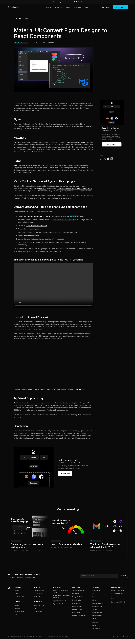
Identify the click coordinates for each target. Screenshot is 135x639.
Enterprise (77, 7)
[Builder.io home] (13, 7)
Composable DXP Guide (118, 602)
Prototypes (76, 594)
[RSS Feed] (127, 636)
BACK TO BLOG (23, 18)
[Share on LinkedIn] (112, 158)
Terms (44, 636)
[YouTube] (114, 636)
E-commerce (76, 603)
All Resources (96, 590)
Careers (17, 608)
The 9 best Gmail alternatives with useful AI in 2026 (105, 546)
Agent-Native (16, 541)
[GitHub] (117, 636)
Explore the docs (20, 415)
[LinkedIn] (124, 636)
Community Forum (97, 606)
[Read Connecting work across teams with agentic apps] (28, 526)
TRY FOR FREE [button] (111, 144)
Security (29, 636)
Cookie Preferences (62, 636)
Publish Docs (38, 597)
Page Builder (38, 611)
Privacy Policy (31, 577)
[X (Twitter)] (120, 636)
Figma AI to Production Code (60, 591)
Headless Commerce (79, 616)
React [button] (17, 160)
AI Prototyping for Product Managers (61, 597)
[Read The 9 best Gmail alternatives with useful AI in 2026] (108, 526)
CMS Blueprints (96, 619)
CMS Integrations (97, 616)
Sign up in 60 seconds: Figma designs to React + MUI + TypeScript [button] (48, 259)
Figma (16, 124)
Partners (94, 609)
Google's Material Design (76, 142)
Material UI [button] (20, 137)
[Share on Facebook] (108, 158)
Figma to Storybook (59, 601)
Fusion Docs (38, 594)
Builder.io (42, 188)
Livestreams (95, 597)
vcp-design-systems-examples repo (38, 216)
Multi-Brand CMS (77, 613)
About (17, 605)
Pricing (85, 7)
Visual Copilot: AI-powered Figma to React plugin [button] (44, 181)
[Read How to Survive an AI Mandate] (68, 526)
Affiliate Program (97, 613)
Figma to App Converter (60, 604)
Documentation (39, 590)
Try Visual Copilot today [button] (29, 398)
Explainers (95, 622)
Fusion (17, 590)
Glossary (94, 625)
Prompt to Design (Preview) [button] (31, 317)
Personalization (77, 606)
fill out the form (79, 389)
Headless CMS (77, 609)
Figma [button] (17, 119)
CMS (35, 608)
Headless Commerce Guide (117, 598)
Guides (94, 600)
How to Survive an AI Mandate (66, 544)
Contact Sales (19, 611)
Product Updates (20, 597)
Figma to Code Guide (117, 590)
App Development (78, 590)
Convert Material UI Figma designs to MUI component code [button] (50, 206)
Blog (93, 594)
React (16, 165)
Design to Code (39, 605)
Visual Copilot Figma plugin (36, 226)
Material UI (18, 142)
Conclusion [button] (21, 426)
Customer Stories (97, 603)
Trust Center (51, 636)
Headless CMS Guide (117, 594)
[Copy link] (101, 158)
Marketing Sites (77, 600)
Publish (17, 594)
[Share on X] (104, 158)
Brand (16, 614)
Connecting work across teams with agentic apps (27, 546)
